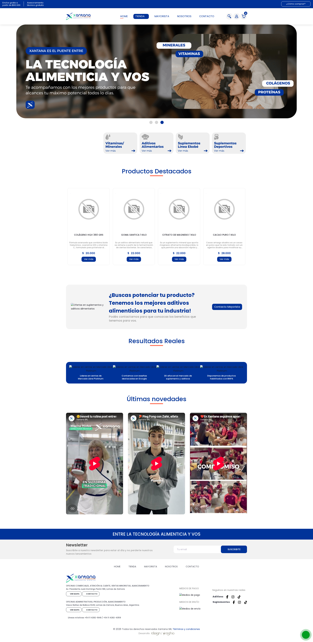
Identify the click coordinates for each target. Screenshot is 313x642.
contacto (206, 16)
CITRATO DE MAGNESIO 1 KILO (179, 234)
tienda (140, 16)
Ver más (88, 259)
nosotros (184, 16)
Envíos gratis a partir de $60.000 (11, 4)
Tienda (132, 566)
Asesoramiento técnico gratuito (35, 4)
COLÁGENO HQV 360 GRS (88, 234)
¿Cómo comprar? (296, 3)
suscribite (234, 549)
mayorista (161, 16)
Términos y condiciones (186, 629)
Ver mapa (74, 593)
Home (117, 566)
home (124, 16)
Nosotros (171, 566)
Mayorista (150, 566)
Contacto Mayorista (227, 307)
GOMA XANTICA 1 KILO (134, 234)
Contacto (192, 566)
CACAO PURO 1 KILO (224, 234)
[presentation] (66, 226)
